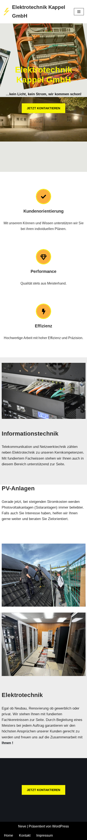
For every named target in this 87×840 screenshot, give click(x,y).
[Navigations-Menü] (79, 11)
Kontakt (24, 835)
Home (8, 835)
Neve (22, 826)
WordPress (60, 826)
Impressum (44, 835)
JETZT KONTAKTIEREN (43, 108)
